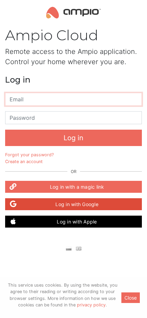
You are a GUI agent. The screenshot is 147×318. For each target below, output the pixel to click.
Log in (73, 138)
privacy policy (91, 304)
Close (130, 298)
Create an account (24, 161)
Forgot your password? (29, 154)
